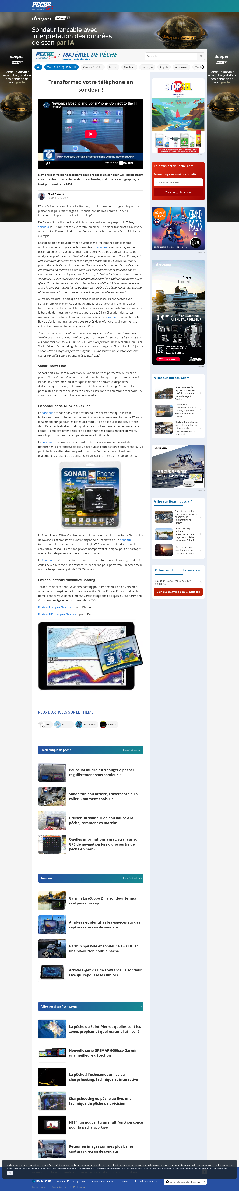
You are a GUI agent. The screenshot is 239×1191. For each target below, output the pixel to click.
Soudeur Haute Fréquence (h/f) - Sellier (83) (174, 582)
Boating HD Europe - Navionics (58, 614)
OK (10, 1173)
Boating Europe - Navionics (56, 607)
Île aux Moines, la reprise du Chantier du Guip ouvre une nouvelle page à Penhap (185, 393)
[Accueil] (38, 67)
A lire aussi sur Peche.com (59, 1006)
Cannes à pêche (92, 67)
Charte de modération (145, 1181)
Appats (164, 67)
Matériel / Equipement (61, 67)
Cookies (124, 1181)
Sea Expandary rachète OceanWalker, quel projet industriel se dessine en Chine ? (184, 534)
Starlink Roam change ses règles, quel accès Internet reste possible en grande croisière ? (186, 428)
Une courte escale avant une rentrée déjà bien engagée (184, 550)
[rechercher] (201, 56)
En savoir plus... (221, 1168)
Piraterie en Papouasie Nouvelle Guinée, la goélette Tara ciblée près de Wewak (185, 410)
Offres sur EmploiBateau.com (178, 570)
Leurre (113, 67)
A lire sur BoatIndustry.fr (173, 501)
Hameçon (147, 67)
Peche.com (79, 1187)
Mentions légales (65, 1181)
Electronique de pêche (90, 750)
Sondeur (47, 560)
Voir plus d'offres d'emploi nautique (178, 591)
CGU (82, 1181)
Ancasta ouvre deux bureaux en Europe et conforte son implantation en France (186, 516)
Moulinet (129, 67)
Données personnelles (102, 1181)
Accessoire (181, 67)
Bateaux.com (39, 1187)
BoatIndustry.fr (59, 1187)
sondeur (43, 227)
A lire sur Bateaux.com (172, 378)
